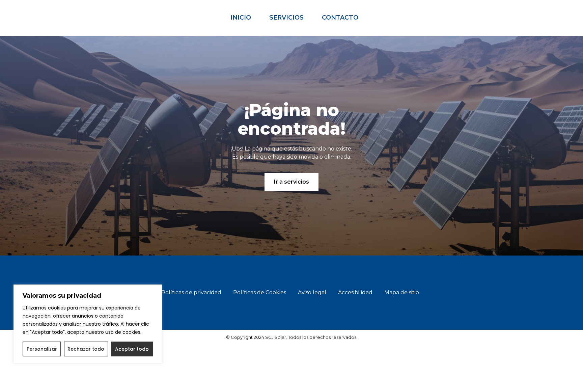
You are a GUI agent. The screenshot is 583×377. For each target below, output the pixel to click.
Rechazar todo (85, 349)
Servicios (286, 17)
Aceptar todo (132, 349)
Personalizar (42, 349)
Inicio (240, 17)
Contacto (340, 17)
